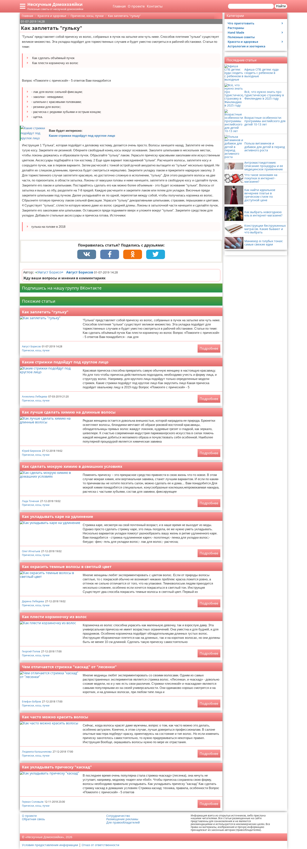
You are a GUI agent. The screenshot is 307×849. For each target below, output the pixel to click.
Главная (119, 6)
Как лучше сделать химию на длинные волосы (68, 412)
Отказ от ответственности (100, 845)
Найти (281, 6)
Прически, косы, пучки (35, 350)
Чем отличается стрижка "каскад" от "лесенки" (69, 666)
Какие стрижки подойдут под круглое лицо (82, 135)
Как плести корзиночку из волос (54, 616)
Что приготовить (241, 23)
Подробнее (209, 348)
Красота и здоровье (243, 42)
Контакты (154, 6)
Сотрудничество (118, 815)
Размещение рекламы (122, 819)
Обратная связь (33, 819)
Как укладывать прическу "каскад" (57, 766)
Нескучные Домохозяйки (54, 4)
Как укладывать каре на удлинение (57, 516)
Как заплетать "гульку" (45, 311)
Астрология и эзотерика (246, 46)
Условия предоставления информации (50, 845)
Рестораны (236, 28)
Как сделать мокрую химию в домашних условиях (72, 466)
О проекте (136, 6)
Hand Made (236, 32)
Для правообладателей (123, 822)
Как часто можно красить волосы (55, 716)
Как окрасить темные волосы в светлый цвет (67, 566)
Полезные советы (241, 37)
